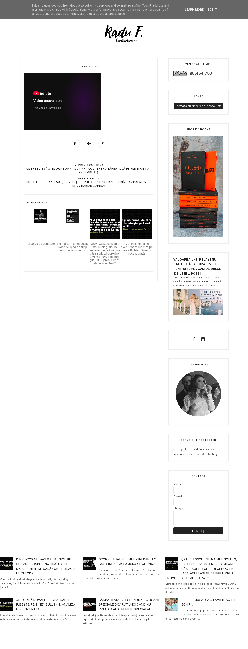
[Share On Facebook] (75, 143)
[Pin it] (103, 143)
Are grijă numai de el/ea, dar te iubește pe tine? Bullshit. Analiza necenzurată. (45, 604)
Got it (212, 9)
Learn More (194, 9)
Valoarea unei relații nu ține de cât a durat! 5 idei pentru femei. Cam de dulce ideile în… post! (197, 266)
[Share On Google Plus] (89, 143)
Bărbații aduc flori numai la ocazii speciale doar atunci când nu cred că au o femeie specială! (129, 604)
